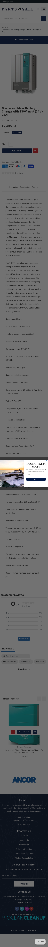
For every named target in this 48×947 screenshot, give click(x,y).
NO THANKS (36, 483)
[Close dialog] (46, 461)
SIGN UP (36, 479)
